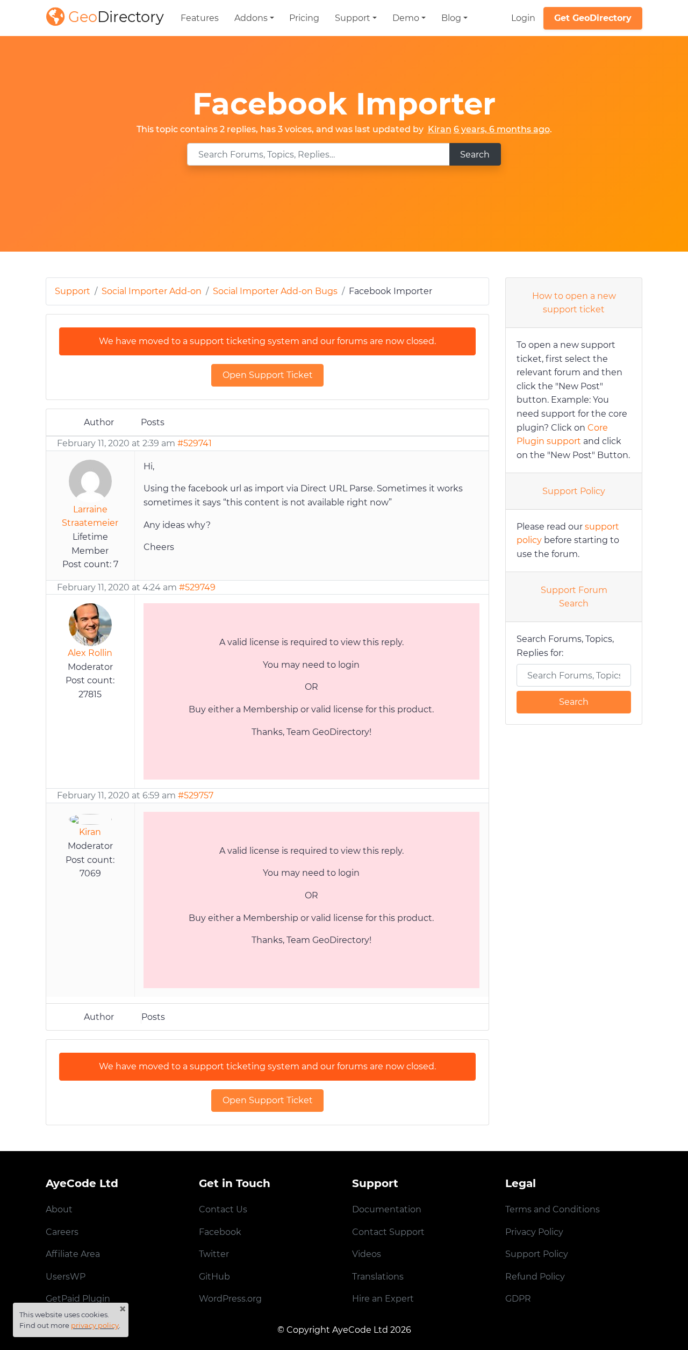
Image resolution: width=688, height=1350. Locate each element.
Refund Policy (535, 1277)
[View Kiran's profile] (90, 818)
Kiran (440, 129)
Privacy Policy (534, 1232)
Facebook (220, 1232)
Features (200, 18)
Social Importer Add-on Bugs (275, 291)
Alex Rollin (90, 653)
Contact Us (223, 1209)
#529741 (194, 443)
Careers (62, 1232)
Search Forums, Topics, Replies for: (565, 646)
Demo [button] (405, 18)
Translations (378, 1277)
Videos (366, 1254)
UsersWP (65, 1277)
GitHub (214, 1277)
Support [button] (352, 18)
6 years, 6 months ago (502, 129)
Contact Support (388, 1232)
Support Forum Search (574, 597)
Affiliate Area (73, 1254)
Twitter (214, 1254)
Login (523, 18)
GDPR (518, 1299)
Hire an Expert (383, 1299)
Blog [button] (451, 18)
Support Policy (573, 491)
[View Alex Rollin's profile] (90, 624)
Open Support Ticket (268, 375)
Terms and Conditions (552, 1209)
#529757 (195, 795)
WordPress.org (230, 1299)
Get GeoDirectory (593, 18)
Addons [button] (251, 18)
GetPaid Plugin (78, 1299)
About (59, 1209)
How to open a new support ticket (574, 303)
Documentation (386, 1209)
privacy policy (95, 1325)
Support (72, 291)
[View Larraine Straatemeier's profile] (90, 480)
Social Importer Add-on (152, 291)
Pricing (304, 18)
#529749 (197, 587)
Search (475, 154)
